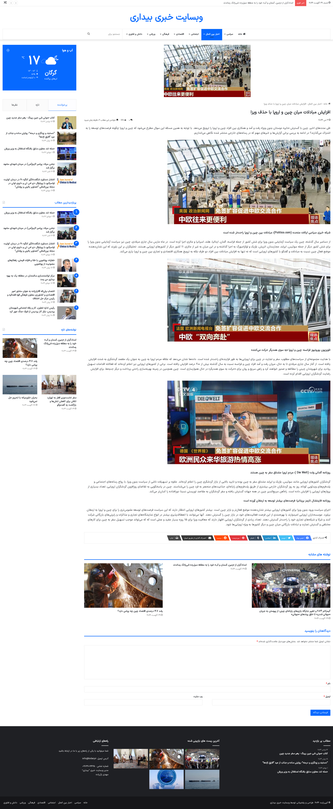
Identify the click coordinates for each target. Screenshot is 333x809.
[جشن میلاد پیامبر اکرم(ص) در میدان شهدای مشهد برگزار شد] (66, 169)
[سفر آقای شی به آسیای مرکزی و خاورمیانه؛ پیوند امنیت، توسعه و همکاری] (166, 779)
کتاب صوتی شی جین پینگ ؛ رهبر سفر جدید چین (30, 118)
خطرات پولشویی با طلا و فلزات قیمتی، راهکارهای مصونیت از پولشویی (31, 262)
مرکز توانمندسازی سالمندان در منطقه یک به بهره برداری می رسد (31, 277)
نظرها (15, 105)
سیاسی (230, 34)
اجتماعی (195, 34)
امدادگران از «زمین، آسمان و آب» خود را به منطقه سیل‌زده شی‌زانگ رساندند (210, 565)
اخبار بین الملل (213, 34)
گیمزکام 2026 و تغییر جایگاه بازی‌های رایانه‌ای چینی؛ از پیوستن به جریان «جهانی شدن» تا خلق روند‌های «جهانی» (294, 612)
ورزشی (152, 34)
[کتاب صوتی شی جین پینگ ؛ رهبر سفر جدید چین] (66, 122)
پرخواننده (62, 105)
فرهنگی (165, 34)
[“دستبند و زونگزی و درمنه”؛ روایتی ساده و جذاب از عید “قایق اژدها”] (66, 138)
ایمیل (327, 696)
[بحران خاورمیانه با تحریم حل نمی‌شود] (20, 385)
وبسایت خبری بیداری (280, 802)
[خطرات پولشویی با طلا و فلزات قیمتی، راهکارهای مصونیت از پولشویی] (66, 265)
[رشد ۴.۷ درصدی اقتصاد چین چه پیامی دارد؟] (123, 585)
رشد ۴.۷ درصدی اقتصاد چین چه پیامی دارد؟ (272, 3)
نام (328, 683)
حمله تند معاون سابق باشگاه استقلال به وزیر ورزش (29, 149)
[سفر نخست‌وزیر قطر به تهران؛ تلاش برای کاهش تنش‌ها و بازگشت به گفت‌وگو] (59, 385)
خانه (240, 34)
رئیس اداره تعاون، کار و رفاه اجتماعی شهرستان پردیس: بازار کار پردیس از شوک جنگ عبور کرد (32, 309)
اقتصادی (180, 34)
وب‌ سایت (197, 696)
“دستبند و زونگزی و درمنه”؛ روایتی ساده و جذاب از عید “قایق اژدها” (30, 135)
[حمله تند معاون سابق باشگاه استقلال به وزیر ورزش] (66, 153)
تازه (37, 105)
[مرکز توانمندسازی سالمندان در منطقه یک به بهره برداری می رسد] (66, 280)
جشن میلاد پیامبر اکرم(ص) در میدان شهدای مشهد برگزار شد (29, 166)
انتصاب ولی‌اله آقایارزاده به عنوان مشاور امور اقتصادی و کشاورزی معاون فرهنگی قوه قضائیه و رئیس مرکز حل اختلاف (31, 294)
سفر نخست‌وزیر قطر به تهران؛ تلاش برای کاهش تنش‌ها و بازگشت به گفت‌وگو (61, 401)
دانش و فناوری (135, 34)
